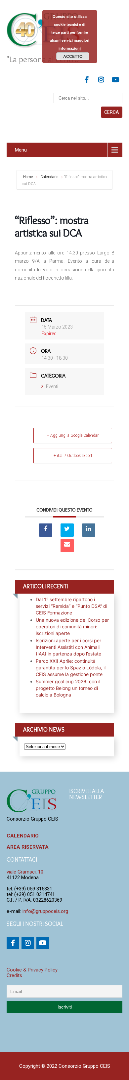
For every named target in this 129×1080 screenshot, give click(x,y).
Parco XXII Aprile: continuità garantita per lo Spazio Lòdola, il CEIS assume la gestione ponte (71, 667)
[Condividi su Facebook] (45, 530)
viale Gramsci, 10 (25, 872)
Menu (21, 150)
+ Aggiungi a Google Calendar (73, 435)
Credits (14, 975)
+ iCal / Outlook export (73, 455)
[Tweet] (67, 530)
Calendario (49, 177)
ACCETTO (72, 56)
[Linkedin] (88, 530)
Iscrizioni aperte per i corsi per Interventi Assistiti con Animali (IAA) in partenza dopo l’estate (68, 647)
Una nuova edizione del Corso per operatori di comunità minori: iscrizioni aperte (72, 626)
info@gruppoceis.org (45, 911)
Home (28, 177)
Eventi (52, 386)
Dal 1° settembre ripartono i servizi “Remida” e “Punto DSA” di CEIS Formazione (71, 606)
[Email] (67, 545)
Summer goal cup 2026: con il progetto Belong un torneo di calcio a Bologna (68, 688)
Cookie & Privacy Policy (32, 970)
